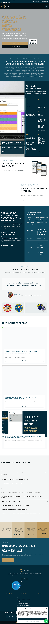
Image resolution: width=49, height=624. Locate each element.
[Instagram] (25, 579)
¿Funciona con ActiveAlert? (10, 501)
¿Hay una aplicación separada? (11, 483)
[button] (46, 608)
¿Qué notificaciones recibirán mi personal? (15, 505)
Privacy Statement (36, 621)
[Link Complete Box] (24, 345)
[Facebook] (22, 579)
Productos (9, 593)
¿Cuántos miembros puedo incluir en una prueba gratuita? (20, 492)
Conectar (39, 593)
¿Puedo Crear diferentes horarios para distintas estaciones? (22, 488)
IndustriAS (24, 593)
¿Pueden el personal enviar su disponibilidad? (17, 470)
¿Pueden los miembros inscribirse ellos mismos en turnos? (21, 513)
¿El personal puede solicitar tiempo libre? (15, 479)
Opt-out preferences (29, 621)
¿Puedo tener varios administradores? (14, 509)
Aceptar (32, 618)
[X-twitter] (27, 579)
